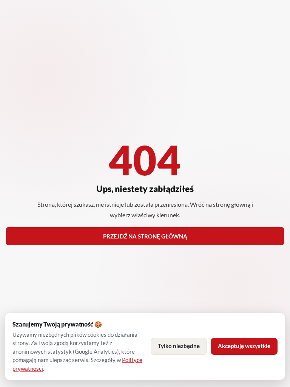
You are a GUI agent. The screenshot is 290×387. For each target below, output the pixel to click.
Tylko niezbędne (179, 346)
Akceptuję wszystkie (244, 346)
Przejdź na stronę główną (145, 236)
